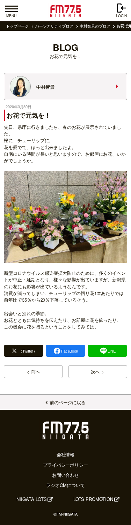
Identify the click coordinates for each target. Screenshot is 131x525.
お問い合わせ (65, 475)
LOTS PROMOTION (93, 499)
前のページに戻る (68, 402)
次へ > (97, 371)
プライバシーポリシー (65, 464)
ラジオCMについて (65, 485)
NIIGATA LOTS (31, 499)
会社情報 (66, 454)
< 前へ (33, 371)
